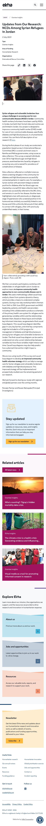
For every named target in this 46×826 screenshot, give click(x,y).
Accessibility (6, 804)
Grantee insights (17, 17)
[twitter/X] (29, 65)
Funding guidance (8, 776)
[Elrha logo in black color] (7, 4)
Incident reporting (30, 776)
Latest (5, 17)
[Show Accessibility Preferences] (39, 819)
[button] (41, 5)
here (13, 140)
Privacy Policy (17, 804)
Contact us (28, 772)
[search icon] (35, 5)
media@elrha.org (8, 792)
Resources (5, 772)
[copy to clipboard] (19, 65)
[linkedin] (24, 65)
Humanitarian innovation (32, 759)
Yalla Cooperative (27, 819)
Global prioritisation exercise (34, 764)
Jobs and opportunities (32, 768)
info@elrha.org (7, 788)
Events (4, 768)
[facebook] (34, 65)
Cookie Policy (28, 804)
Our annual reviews (8, 764)
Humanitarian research (10, 759)
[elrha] (25, 788)
